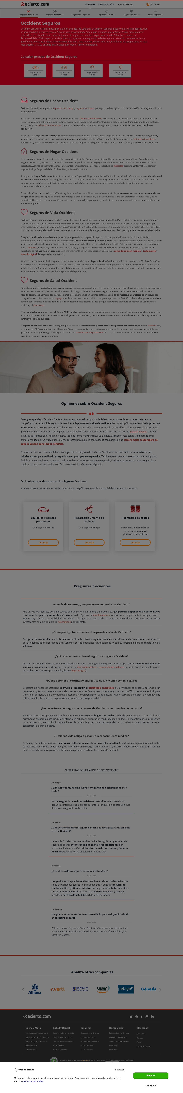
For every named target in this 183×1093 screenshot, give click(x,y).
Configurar (151, 1085)
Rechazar (119, 1069)
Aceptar (150, 1075)
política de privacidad (32, 1081)
